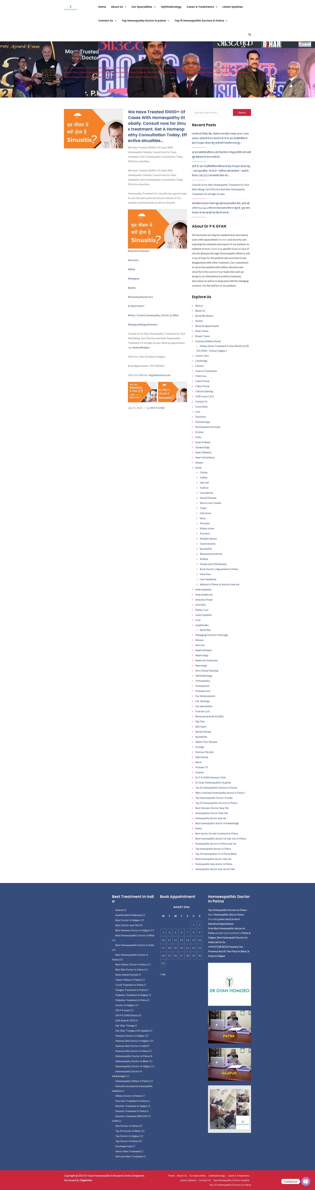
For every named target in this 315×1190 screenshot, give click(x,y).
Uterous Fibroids (204, 751)
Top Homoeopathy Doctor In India (213, 797)
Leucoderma (206, 492)
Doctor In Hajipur (125, 1005)
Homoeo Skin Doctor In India (131, 1045)
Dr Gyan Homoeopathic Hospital (213, 782)
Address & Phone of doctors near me (219, 584)
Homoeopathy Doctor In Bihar (131, 1061)
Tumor (203, 508)
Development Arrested (207, 426)
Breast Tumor (202, 336)
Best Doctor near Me (126, 925)
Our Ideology (202, 701)
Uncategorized (123, 1146)
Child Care (201, 376)
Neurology (201, 665)
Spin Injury (201, 726)
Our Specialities (142, 7)
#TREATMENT (136, 306)
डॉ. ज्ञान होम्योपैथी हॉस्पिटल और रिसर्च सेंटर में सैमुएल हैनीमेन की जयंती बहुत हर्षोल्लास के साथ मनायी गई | (221, 154)
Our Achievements (205, 695)
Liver (198, 619)
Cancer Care (202, 355)
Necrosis (200, 645)
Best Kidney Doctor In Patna (131, 964)
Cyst (197, 411)
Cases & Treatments (201, 7)
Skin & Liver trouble (210, 502)
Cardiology (201, 360)
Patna (198, 828)
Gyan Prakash (202, 442)
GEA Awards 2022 (125, 1020)
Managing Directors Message (211, 634)
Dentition (200, 416)
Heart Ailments (203, 452)
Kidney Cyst (201, 609)
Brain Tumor (202, 331)
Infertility (200, 604)
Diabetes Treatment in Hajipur (131, 994)
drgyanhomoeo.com (159, 375)
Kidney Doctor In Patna (128, 1095)
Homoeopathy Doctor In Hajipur (133, 1066)
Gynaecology (202, 447)
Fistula (203, 472)
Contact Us (106, 20)
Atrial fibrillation (204, 315)
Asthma (204, 558)
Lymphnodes (202, 625)
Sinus (203, 518)
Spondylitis (206, 548)
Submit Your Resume (206, 741)
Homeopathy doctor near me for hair (215, 869)
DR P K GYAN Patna (126, 1015)
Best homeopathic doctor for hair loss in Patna (220, 838)
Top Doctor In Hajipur (127, 1136)
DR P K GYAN (157, 407)
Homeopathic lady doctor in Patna (213, 863)
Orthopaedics (202, 680)
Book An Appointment (207, 325)
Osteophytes (202, 685)
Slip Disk (200, 721)
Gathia (203, 477)
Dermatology (202, 421)
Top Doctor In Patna (126, 1141)
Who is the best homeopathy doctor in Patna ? (220, 792)
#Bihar (131, 269)
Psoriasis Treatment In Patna (131, 1100)
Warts (198, 762)
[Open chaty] (305, 1181)
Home (102, 7)
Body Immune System (126, 974)
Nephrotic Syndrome (206, 660)
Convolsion (201, 406)
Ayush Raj (205, 629)
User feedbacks (208, 579)
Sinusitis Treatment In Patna (130, 1111)
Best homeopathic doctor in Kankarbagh (217, 823)
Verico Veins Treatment (128, 1151)
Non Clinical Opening (206, 670)
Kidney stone (207, 528)
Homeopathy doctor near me (210, 818)
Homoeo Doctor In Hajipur (129, 1035)
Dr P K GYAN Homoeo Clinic (210, 777)
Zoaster (199, 772)
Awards (119, 909)
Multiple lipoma (208, 538)
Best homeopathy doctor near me (213, 858)
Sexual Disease (208, 497)
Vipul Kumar (201, 757)
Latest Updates (232, 7)
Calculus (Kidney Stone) (208, 341)
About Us (117, 7)
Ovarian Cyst (202, 711)
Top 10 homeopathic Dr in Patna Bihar (216, 853)
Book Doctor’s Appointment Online (219, 569)
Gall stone (205, 513)
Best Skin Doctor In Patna (129, 969)
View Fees (205, 574)
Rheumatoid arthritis (211, 553)
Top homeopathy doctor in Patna (213, 848)
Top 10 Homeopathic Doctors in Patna (199, 20)
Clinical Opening (204, 391)
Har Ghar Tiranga (125, 1025)
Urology (199, 746)
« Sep (163, 974)
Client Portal (202, 381)
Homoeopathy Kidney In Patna (132, 1081)
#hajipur (145, 347)
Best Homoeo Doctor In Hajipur (132, 930)
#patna (132, 287)
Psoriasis (205, 533)
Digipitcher (86, 1180)
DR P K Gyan (122, 1010)
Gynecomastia (207, 543)
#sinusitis (133, 260)
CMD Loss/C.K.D (204, 396)
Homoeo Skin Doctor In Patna (131, 1050)
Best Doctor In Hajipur (127, 920)
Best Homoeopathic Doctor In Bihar (135, 935)
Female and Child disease (213, 563)
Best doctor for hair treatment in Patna (216, 833)
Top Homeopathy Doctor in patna (144, 20)
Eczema (199, 431)
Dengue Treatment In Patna (130, 989)
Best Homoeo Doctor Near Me (212, 807)
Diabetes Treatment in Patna (131, 1000)
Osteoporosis (202, 690)
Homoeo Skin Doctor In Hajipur (132, 1040)
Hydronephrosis (204, 594)
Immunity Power (204, 599)
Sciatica (204, 487)
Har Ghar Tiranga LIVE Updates (132, 1030)
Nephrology (201, 655)
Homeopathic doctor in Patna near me (215, 843)
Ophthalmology (171, 7)
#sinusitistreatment (138, 250)
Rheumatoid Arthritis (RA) (209, 716)
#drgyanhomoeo (149, 324)
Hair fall (204, 482)
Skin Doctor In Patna (126, 1125)
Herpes (199, 462)
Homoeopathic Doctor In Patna (132, 1056)
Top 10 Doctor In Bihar (127, 1130)
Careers (199, 365)
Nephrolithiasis (203, 650)
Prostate (205, 523)
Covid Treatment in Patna (129, 984)
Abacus (199, 305)
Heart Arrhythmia (204, 457)
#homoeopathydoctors (140, 296)
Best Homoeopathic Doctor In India (134, 945)
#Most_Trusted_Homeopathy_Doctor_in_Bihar (153, 315)
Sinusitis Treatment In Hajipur (131, 1105)
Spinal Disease (203, 731)
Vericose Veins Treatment (129, 1156)
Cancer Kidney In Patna (128, 979)
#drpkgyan (134, 278)
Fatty (198, 437)
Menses (199, 640)
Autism (199, 320)
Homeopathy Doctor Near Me (211, 813)
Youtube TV (201, 767)
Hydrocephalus (203, 589)
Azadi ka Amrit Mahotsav (129, 915)
